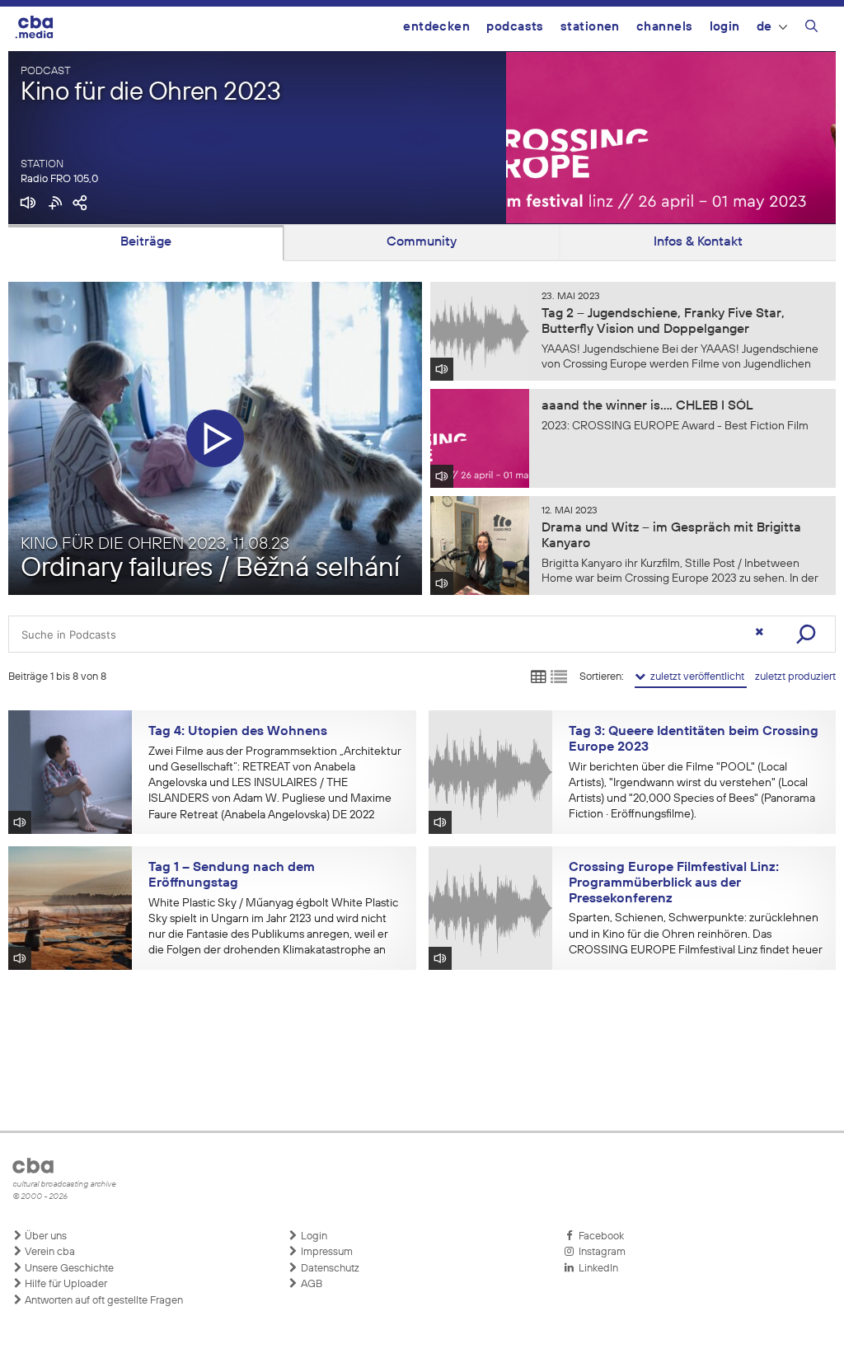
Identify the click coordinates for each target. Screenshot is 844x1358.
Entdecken (436, 27)
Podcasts (515, 27)
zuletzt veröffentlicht (696, 677)
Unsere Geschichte (68, 1268)
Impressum (325, 1252)
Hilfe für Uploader (64, 1284)
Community (422, 242)
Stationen (590, 27)
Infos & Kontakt (698, 242)
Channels (664, 27)
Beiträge (145, 242)
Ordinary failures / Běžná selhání (210, 569)
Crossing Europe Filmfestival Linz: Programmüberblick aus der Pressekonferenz (674, 883)
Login (725, 27)
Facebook (599, 1236)
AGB (310, 1284)
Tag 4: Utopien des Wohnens (237, 731)
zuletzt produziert (795, 677)
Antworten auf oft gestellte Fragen (102, 1300)
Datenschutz (328, 1268)
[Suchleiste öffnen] (811, 29)
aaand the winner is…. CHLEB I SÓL (647, 406)
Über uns (44, 1236)
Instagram (600, 1252)
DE (764, 27)
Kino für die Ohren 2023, (155, 544)
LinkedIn (596, 1268)
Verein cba (48, 1252)
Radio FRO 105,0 (59, 179)
